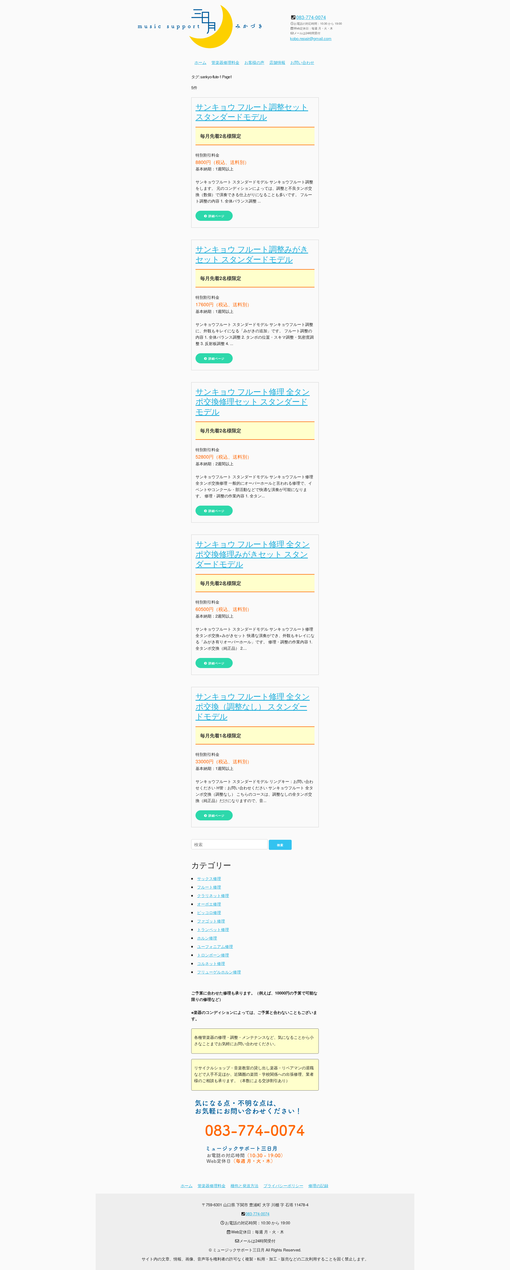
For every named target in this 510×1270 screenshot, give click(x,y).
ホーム (200, 62)
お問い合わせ (302, 62)
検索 (280, 845)
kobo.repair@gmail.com (311, 38)
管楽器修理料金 (225, 62)
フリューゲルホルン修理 (219, 972)
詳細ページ (215, 216)
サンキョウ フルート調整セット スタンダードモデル (252, 111)
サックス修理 (209, 878)
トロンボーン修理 (213, 955)
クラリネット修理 (213, 895)
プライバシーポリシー (283, 1185)
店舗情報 (277, 62)
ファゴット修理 (211, 921)
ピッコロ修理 (209, 912)
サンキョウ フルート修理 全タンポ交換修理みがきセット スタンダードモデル (253, 553)
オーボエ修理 (209, 904)
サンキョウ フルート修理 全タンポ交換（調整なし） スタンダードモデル (253, 706)
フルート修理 (209, 887)
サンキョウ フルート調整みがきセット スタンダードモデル (252, 254)
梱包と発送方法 (244, 1185)
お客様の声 (254, 62)
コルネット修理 (211, 963)
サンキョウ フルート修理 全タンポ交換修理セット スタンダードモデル (253, 401)
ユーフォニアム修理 (215, 946)
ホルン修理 (207, 938)
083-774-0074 (311, 17)
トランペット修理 (213, 929)
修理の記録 (318, 1185)
